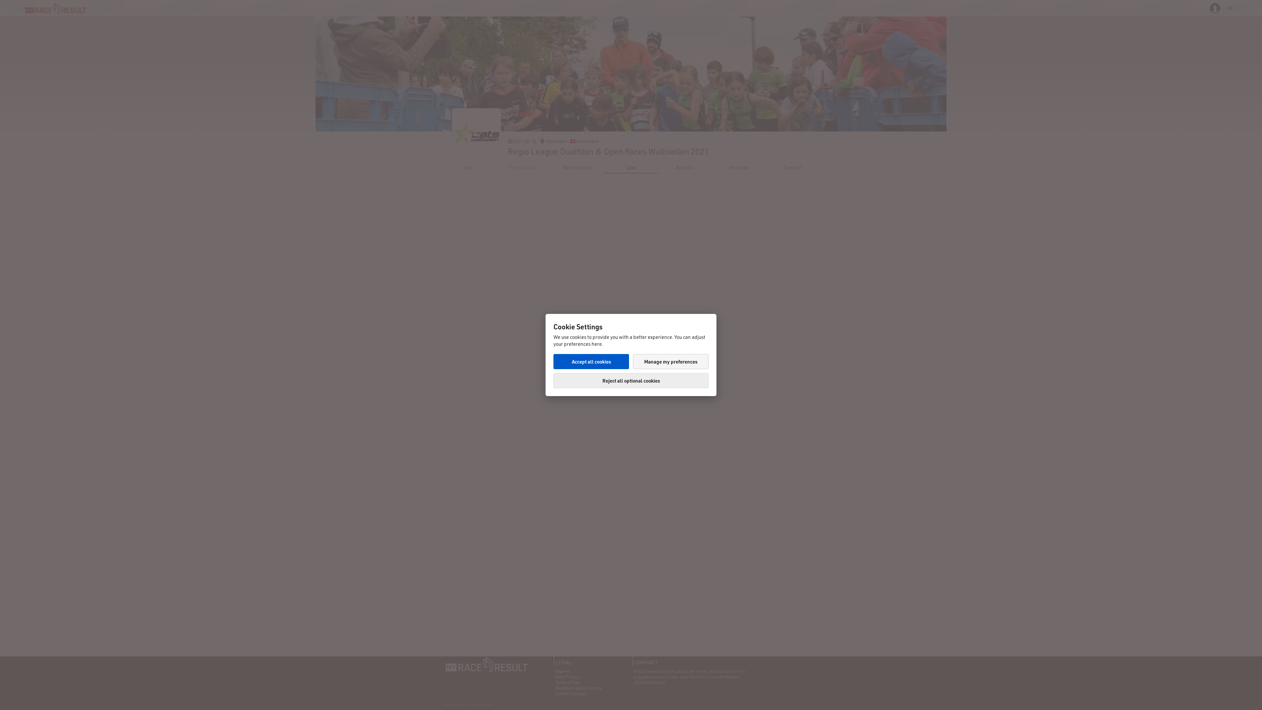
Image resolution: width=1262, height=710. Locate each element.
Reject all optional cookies (631, 380)
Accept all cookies (591, 361)
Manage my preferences (670, 361)
